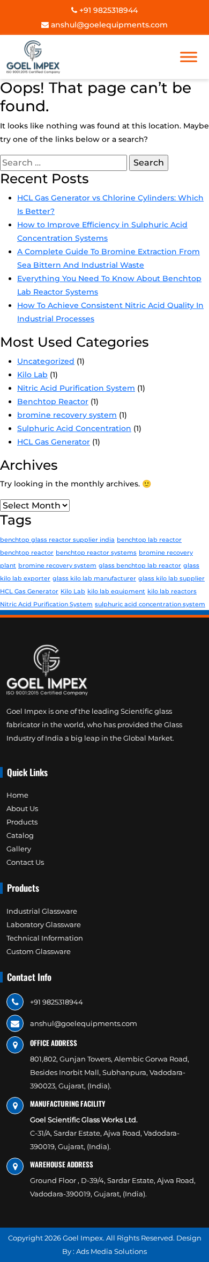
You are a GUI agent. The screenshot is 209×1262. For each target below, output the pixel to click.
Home (17, 795)
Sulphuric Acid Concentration (74, 428)
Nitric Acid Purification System (76, 388)
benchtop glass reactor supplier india (57, 539)
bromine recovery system (67, 415)
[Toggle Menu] (188, 57)
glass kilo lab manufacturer (94, 578)
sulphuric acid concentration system (150, 604)
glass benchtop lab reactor (140, 565)
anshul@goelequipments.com (108, 25)
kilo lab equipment (116, 591)
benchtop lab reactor (149, 539)
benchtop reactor (27, 552)
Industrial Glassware (41, 911)
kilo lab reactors (172, 591)
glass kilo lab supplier (171, 578)
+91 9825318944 (107, 10)
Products (22, 822)
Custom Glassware (38, 951)
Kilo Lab (32, 374)
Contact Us (25, 862)
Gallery (18, 848)
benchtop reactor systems (96, 552)
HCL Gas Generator (53, 442)
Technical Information (44, 938)
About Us (22, 808)
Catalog (20, 835)
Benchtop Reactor (52, 401)
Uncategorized (45, 361)
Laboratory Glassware (43, 924)
